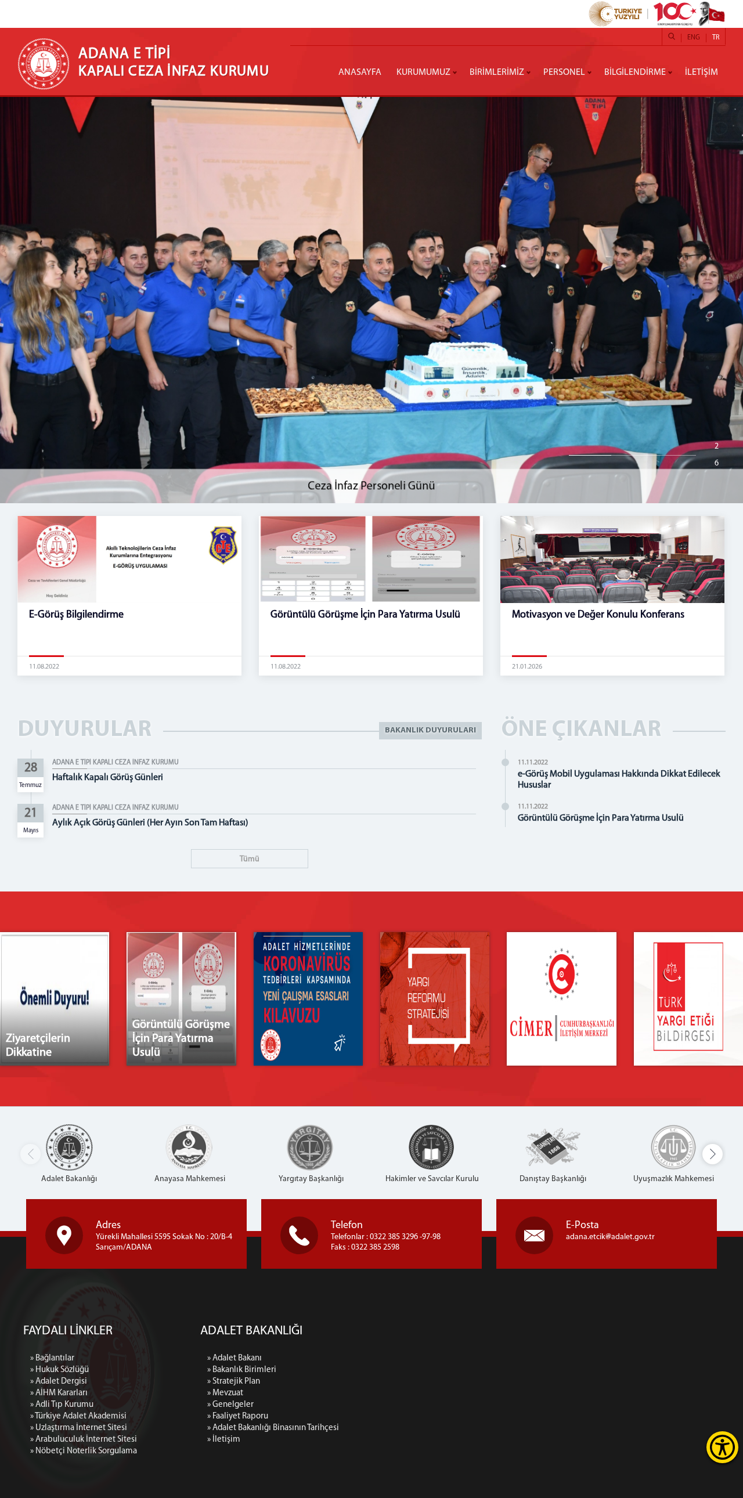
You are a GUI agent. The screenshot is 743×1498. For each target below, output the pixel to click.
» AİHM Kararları (59, 1393)
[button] (712, 1154)
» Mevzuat (225, 1393)
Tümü (249, 859)
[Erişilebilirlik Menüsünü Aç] (722, 1447)
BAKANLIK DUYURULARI (430, 730)
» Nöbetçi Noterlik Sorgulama (83, 1451)
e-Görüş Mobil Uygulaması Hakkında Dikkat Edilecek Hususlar (619, 780)
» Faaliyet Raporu (237, 1416)
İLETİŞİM (701, 72)
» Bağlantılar (52, 1358)
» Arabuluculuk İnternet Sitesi (83, 1439)
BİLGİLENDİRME (635, 72)
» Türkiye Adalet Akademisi (78, 1416)
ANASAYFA (359, 72)
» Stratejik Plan (233, 1381)
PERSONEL (564, 72)
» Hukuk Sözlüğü (59, 1370)
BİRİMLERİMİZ (497, 72)
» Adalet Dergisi (58, 1381)
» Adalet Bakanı (234, 1358)
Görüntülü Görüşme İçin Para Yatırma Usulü (601, 818)
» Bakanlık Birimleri (241, 1370)
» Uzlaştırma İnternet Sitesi (78, 1428)
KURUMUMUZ (423, 72)
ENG (693, 37)
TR (715, 37)
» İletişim (223, 1439)
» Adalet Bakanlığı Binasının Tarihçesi (273, 1428)
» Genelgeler (230, 1404)
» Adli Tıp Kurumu (61, 1404)
